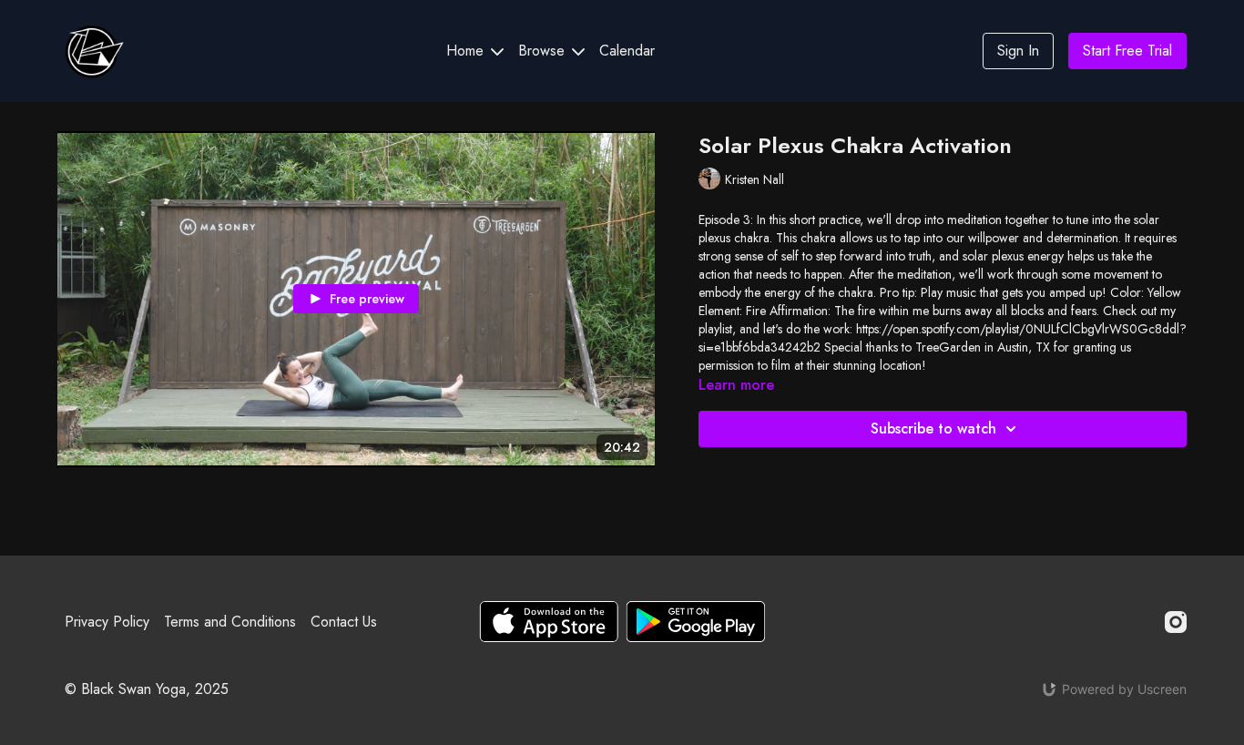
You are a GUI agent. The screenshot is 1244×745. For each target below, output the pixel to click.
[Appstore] (548, 621)
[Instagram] (1176, 622)
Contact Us (344, 621)
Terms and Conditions (230, 621)
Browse (543, 50)
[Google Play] (696, 621)
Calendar (627, 50)
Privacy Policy (107, 621)
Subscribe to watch (933, 428)
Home (467, 50)
